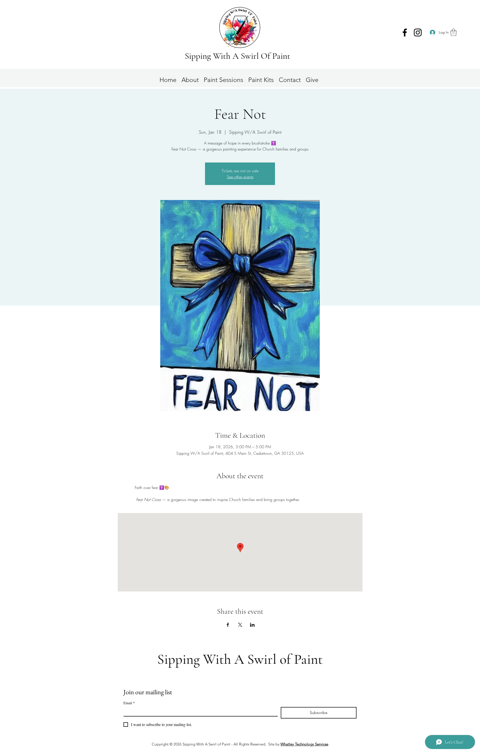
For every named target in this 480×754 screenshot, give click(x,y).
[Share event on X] (240, 625)
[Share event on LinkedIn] (252, 625)
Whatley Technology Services (304, 744)
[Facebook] (405, 32)
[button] (453, 32)
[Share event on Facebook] (228, 625)
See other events (240, 177)
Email (129, 703)
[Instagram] (417, 32)
